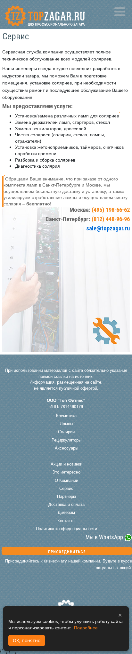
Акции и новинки (66, 464)
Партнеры (66, 496)
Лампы (66, 424)
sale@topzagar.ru (108, 228)
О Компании (66, 480)
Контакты (66, 520)
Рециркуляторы (66, 440)
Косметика (66, 416)
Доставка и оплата (66, 504)
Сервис (66, 488)
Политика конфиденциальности (66, 528)
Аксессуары (66, 448)
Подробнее (86, 627)
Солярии (66, 432)
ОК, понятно (26, 640)
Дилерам (66, 512)
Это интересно (66, 472)
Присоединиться (67, 552)
